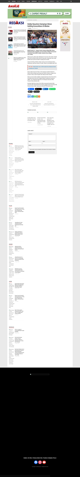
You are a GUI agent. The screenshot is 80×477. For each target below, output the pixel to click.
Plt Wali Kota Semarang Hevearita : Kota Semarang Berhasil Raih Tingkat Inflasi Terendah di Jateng (41, 120)
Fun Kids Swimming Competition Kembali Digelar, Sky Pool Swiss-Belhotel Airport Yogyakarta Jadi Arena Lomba (20, 45)
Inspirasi (46, 1)
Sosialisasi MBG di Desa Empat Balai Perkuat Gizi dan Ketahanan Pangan (31, 119)
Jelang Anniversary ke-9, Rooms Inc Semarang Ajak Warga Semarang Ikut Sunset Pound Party (19, 259)
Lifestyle (40, 1)
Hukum (23, 1)
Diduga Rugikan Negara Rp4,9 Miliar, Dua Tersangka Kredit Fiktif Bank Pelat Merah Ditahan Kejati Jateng (19, 285)
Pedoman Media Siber (37, 458)
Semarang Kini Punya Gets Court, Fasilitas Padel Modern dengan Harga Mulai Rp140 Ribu (19, 51)
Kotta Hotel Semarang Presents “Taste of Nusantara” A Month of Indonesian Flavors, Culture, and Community (19, 339)
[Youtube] (44, 462)
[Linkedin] (33, 96)
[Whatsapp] (35, 96)
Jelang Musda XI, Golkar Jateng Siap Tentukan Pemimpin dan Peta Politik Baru (19, 224)
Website (30, 145)
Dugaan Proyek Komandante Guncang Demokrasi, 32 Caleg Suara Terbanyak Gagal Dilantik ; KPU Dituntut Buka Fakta (20, 38)
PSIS (61, 1)
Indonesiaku (34, 1)
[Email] (37, 96)
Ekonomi (28, 1)
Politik (18, 1)
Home (9, 1)
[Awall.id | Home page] (14, 6)
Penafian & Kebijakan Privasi (49, 458)
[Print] (39, 96)
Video (57, 1)
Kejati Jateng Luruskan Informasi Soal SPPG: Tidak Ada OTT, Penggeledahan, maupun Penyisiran (19, 171)
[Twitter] (31, 96)
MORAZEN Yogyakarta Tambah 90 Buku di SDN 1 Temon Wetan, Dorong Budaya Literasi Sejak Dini (19, 270)
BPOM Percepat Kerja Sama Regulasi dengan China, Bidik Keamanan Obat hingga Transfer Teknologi (19, 147)
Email (44, 141)
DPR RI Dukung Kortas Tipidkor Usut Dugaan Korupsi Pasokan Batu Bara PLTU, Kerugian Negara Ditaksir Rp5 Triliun (19, 183)
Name (30, 141)
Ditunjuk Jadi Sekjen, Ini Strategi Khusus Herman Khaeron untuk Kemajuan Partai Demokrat (19, 233)
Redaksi (29, 28)
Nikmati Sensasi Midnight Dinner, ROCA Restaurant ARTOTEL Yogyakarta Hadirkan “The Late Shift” (20, 58)
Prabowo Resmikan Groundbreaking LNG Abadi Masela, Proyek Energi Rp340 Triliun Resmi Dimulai (20, 31)
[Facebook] (28, 96)
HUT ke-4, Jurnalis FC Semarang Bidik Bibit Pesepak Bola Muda (19, 330)
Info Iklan (30, 458)
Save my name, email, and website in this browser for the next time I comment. (43, 149)
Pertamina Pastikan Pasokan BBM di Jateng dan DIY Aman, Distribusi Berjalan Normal (19, 195)
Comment (30, 133)
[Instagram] (40, 462)
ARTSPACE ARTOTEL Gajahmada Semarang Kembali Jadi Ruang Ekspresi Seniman (19, 248)
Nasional (14, 1)
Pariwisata (52, 1)
